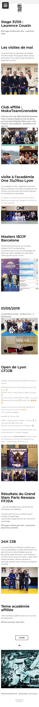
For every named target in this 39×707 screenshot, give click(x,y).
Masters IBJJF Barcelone (13, 238)
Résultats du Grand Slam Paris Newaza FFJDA (18, 497)
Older (22, 638)
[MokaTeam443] (19, 11)
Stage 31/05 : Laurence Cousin (16, 24)
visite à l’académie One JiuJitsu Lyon (17, 179)
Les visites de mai (17, 47)
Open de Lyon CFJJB (13, 369)
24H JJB (8, 541)
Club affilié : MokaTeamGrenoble (19, 109)
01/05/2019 (10, 308)
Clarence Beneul (19, 436)
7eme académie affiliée (15, 608)
